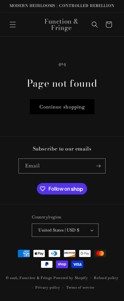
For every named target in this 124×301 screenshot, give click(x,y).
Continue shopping (62, 107)
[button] (13, 25)
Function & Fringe (36, 277)
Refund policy (106, 277)
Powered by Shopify (70, 277)
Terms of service (80, 287)
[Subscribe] (98, 165)
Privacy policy (47, 287)
